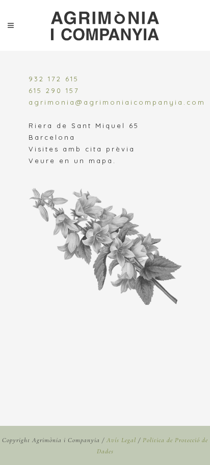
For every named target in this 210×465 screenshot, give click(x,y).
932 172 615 (54, 79)
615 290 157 (54, 90)
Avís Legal (121, 440)
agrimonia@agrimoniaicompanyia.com (117, 102)
